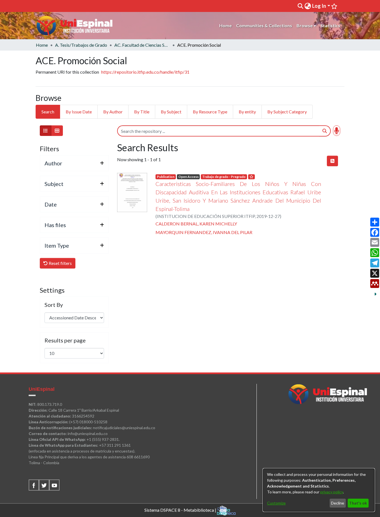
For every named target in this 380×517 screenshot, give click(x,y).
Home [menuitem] (225, 25)
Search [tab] (47, 111)
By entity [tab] (247, 111)
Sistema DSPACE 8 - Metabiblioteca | (180, 509)
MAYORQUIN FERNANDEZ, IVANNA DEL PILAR (204, 232)
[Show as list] (45, 130)
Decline (337, 503)
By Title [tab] (141, 111)
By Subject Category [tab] (287, 111)
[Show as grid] (57, 130)
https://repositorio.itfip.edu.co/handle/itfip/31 (145, 71)
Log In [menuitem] (319, 6)
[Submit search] (300, 6)
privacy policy (331, 491)
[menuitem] (308, 6)
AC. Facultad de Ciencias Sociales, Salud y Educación (142, 45)
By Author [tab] (113, 111)
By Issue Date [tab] (79, 111)
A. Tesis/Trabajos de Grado (81, 45)
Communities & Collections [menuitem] (264, 25)
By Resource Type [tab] (210, 111)
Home (42, 45)
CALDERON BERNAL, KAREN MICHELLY (196, 223)
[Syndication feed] (332, 161)
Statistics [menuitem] (330, 25)
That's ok (358, 503)
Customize (276, 503)
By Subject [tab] (171, 111)
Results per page (65, 340)
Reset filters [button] (60, 263)
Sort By (54, 304)
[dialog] (318, 490)
